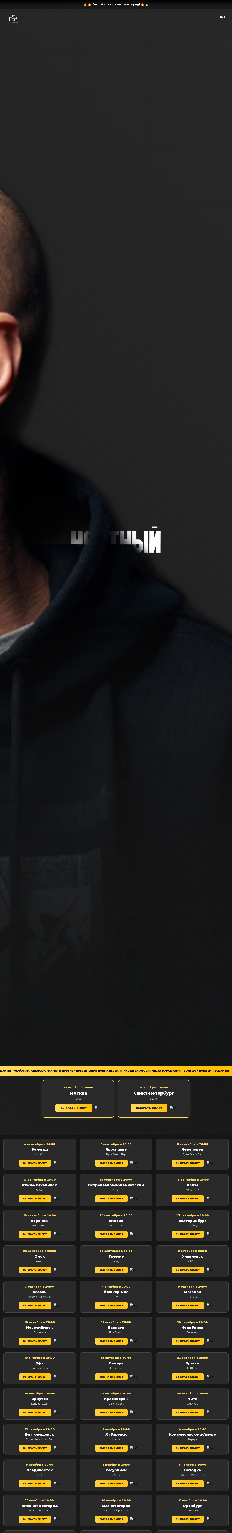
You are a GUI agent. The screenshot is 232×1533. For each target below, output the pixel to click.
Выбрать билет (73, 1108)
